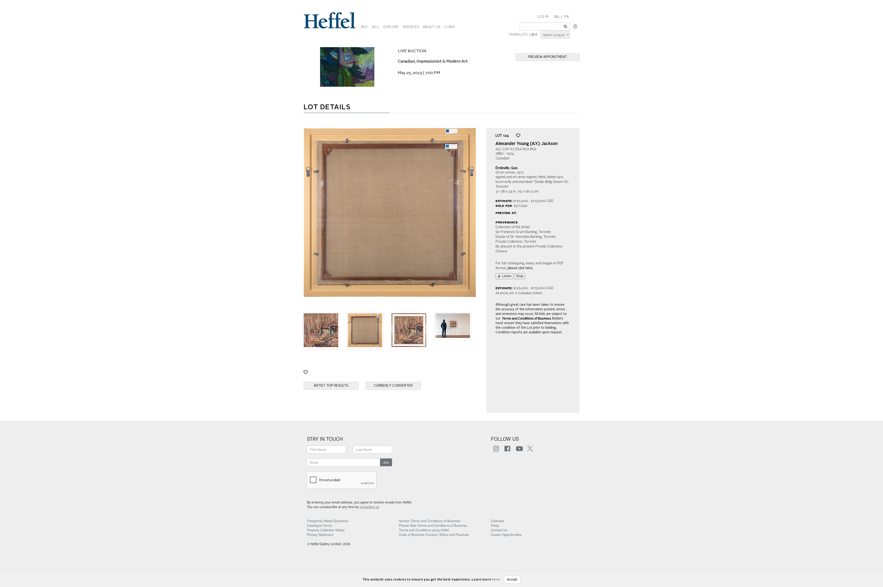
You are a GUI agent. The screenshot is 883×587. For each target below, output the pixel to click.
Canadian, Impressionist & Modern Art (433, 61)
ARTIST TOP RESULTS (331, 385)
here (496, 579)
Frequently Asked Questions (327, 520)
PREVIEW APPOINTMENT (547, 57)
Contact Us (499, 530)
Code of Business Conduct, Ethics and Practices (434, 534)
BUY (364, 27)
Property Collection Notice (326, 530)
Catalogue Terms (319, 525)
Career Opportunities (506, 534)
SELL (376, 27)
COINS (449, 27)
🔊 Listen (504, 276)
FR (566, 16)
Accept (512, 579)
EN (556, 16)
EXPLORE (391, 27)
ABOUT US (431, 27)
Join (386, 462)
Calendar (497, 520)
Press (495, 525)
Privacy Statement (320, 534)
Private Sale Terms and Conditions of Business (433, 525)
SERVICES (411, 27)
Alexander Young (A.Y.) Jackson (527, 144)
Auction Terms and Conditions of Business (429, 520)
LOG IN (543, 16)
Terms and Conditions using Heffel (424, 530)
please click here (519, 268)
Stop (519, 276)
